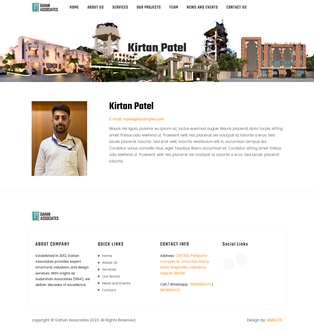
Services (120, 7)
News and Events (202, 7)
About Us (95, 7)
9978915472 (170, 290)
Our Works (111, 276)
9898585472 (200, 284)
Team (173, 7)
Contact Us (236, 7)
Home (74, 7)
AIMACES (274, 320)
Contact (109, 290)
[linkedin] (264, 9)
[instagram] (276, 5)
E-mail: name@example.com (136, 119)
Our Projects (149, 7)
